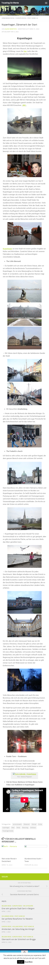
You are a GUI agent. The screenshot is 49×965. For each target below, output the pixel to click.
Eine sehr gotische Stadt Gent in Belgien (18, 908)
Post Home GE (33, 18)
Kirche (40, 824)
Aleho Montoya (11, 29)
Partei (18, 827)
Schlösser (33, 827)
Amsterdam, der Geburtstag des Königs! (18, 929)
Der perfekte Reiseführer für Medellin (17, 919)
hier (25, 51)
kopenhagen (6, 827)
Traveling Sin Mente (10, 2)
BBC (24, 105)
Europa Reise (21, 18)
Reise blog (25, 827)
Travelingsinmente (8, 831)
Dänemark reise (8, 18)
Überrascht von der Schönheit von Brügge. (19, 939)
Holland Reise (17, 926)
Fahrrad (34, 824)
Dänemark (27, 824)
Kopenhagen (7, 249)
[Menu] (46, 3)
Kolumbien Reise (7, 916)
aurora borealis (17, 824)
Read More (29, 962)
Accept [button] (20, 962)
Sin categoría (28, 906)
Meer (13, 827)
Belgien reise (6, 906)
